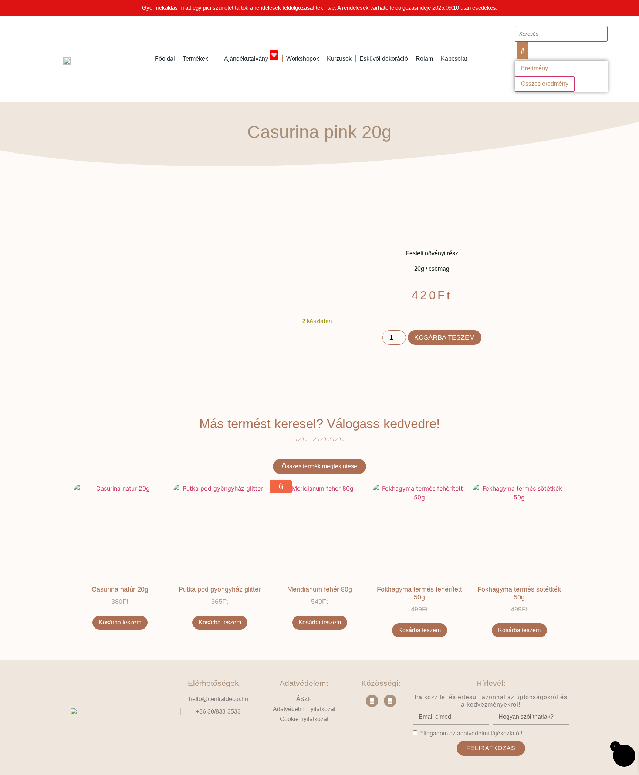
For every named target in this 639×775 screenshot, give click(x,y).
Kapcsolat (454, 58)
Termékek (195, 58)
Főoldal (165, 58)
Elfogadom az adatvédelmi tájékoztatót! (470, 733)
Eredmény (534, 68)
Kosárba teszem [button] (120, 622)
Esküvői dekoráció (383, 58)
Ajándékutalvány (250, 58)
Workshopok (302, 58)
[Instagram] (390, 701)
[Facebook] (372, 701)
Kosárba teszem (444, 337)
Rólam (424, 58)
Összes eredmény (544, 84)
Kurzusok (339, 58)
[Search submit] (522, 50)
